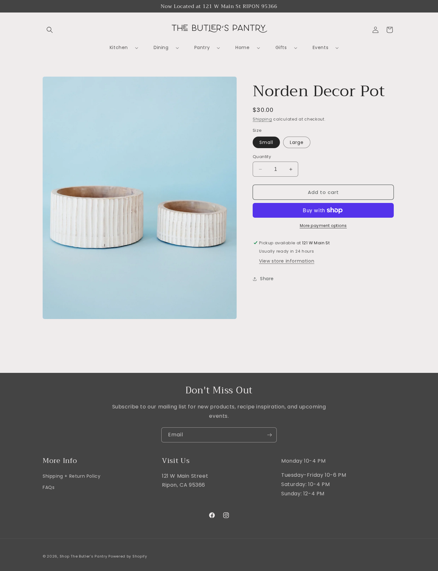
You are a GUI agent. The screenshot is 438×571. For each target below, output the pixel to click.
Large (297, 142)
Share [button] (267, 278)
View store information (286, 261)
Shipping (262, 119)
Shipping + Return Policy (71, 476)
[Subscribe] (269, 434)
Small (266, 142)
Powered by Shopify (127, 556)
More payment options (323, 225)
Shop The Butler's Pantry (83, 556)
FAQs (49, 487)
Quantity (262, 157)
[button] (50, 30)
